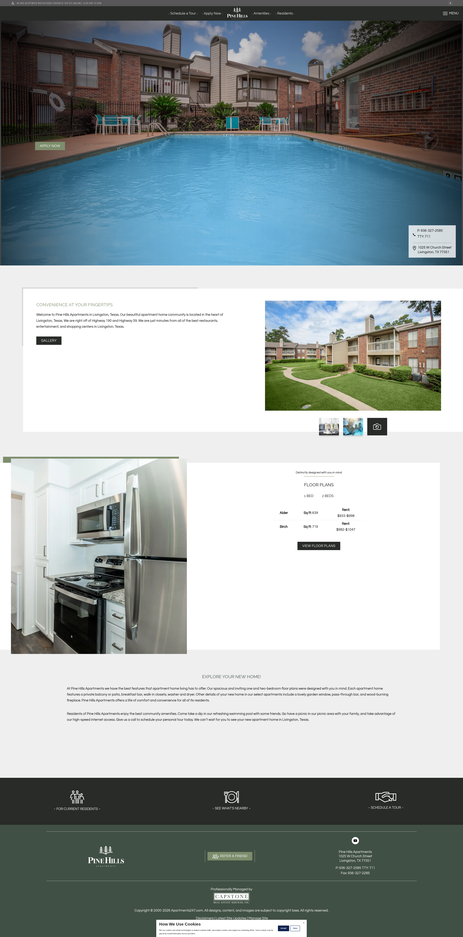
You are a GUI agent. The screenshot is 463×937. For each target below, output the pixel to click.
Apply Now (50, 146)
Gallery (49, 340)
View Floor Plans (318, 546)
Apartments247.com (187, 910)
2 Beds (328, 496)
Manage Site (258, 918)
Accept (283, 928)
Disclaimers (205, 918)
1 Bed (308, 496)
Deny (295, 928)
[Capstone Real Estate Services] (231, 898)
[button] (450, 3)
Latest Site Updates (231, 918)
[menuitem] (183, 13)
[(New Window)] (355, 840)
